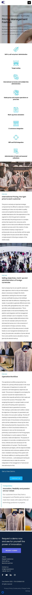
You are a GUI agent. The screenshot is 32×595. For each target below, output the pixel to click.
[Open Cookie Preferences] (2, 593)
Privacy (6, 588)
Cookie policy (17, 588)
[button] (16, 478)
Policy (11, 588)
